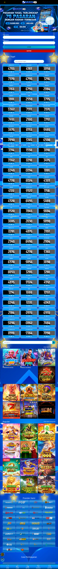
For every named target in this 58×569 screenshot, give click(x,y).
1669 (29, 341)
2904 (46, 290)
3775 (47, 148)
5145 (29, 189)
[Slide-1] (25, 38)
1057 (47, 341)
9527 (29, 239)
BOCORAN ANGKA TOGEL (29, 69)
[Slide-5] (36, 38)
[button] (28, 457)
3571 (47, 158)
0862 (29, 372)
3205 (29, 321)
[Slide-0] (22, 38)
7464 (47, 372)
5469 (46, 250)
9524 (29, 331)
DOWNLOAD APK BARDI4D (30, 44)
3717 (47, 168)
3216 (47, 127)
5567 (11, 158)
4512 (47, 331)
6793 (29, 138)
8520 (11, 260)
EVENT (23, 447)
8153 (29, 178)
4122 (11, 239)
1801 (11, 148)
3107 (47, 280)
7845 (29, 260)
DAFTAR (29, 63)
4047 (47, 351)
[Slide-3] (30, 38)
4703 (11, 117)
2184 (11, 361)
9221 (29, 351)
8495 (29, 250)
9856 (29, 311)
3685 (11, 270)
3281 (47, 321)
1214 (11, 341)
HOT (29, 447)
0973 (29, 361)
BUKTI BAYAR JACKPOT (29, 74)
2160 (29, 168)
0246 (11, 351)
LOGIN (29, 59)
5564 (29, 382)
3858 (46, 117)
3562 (11, 209)
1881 (47, 219)
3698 (46, 311)
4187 (29, 117)
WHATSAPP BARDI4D (29, 79)
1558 (29, 199)
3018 (47, 199)
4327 (47, 229)
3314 (11, 199)
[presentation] (27, 454)
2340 (11, 290)
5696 (11, 372)
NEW (35, 447)
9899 (46, 270)
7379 (11, 127)
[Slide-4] (33, 38)
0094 (29, 219)
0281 (11, 280)
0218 (29, 209)
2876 (11, 300)
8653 (11, 321)
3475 (11, 178)
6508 (46, 189)
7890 (11, 189)
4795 (29, 127)
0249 (11, 219)
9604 (46, 260)
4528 (11, 250)
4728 (11, 229)
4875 (29, 280)
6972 (47, 361)
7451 (11, 168)
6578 (11, 311)
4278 (29, 300)
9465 (46, 178)
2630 (29, 270)
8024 (29, 229)
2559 (29, 148)
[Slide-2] (28, 38)
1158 (47, 239)
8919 (11, 382)
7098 (46, 382)
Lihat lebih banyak (49, 470)
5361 (47, 300)
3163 (11, 138)
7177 (29, 158)
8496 (29, 290)
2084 (46, 138)
